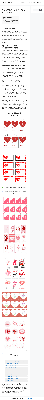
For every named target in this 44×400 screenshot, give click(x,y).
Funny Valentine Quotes (11, 365)
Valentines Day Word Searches (12, 376)
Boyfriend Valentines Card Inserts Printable (15, 361)
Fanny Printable (7, 2)
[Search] (40, 10)
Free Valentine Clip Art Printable (13, 363)
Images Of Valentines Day (11, 367)
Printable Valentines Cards (11, 369)
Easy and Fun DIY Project (8, 21)
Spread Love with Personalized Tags (10, 20)
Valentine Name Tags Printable (10, 23)
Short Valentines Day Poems (12, 372)
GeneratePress (29, 398)
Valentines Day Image (10, 374)
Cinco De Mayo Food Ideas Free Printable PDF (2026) (31, 2)
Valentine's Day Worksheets (12, 378)
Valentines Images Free (11, 380)
